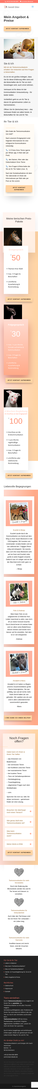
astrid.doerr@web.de (11, 1057)
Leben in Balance (10, 963)
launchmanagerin (20, 1086)
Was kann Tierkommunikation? (15, 966)
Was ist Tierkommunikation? (14, 969)
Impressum (9, 988)
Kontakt (7, 991)
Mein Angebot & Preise (12, 977)
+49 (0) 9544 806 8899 (11, 1055)
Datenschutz (9, 985)
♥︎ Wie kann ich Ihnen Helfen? (18, 718)
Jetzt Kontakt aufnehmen (17, 28)
